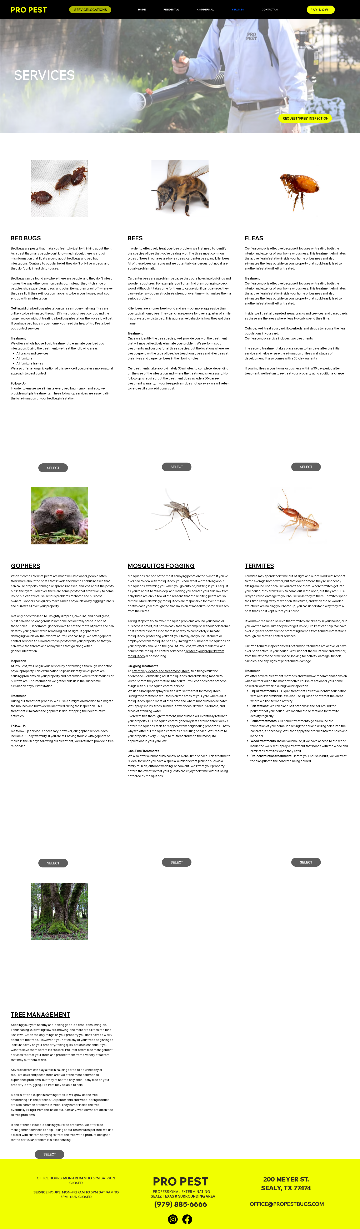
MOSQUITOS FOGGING (161, 565)
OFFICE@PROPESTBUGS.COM (287, 1204)
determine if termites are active (312, 646)
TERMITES (259, 565)
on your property (43, 1045)
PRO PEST (28, 9)
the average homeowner (266, 581)
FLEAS (254, 238)
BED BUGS (26, 238)
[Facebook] (187, 1219)
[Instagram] (173, 1219)
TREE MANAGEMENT (40, 1014)
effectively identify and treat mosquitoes (161, 671)
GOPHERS (25, 565)
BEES (135, 238)
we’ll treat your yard (271, 328)
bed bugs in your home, (43, 323)
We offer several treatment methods (271, 676)
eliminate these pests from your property (67, 641)
